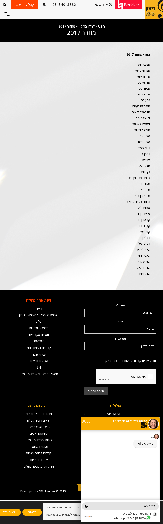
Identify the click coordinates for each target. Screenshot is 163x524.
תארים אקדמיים (39, 334)
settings (50, 515)
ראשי (101, 26)
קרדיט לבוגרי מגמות (38, 453)
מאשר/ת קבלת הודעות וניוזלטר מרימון (120, 355)
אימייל (120, 322)
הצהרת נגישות (39, 361)
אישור (32, 512)
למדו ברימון (87, 26)
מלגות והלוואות (39, 446)
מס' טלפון (120, 339)
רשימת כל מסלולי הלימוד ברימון (38, 315)
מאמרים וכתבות (38, 328)
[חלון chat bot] (120, 469)
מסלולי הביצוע (116, 414)
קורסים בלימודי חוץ (39, 348)
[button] (7, 14)
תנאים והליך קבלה (38, 420)
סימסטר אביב (39, 433)
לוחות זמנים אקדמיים (38, 440)
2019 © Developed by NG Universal (43, 491)
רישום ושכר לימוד (39, 427)
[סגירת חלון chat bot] (84, 421)
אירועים (39, 341)
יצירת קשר (39, 354)
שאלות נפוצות (39, 460)
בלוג (39, 321)
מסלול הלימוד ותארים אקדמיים (38, 374)
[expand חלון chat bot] (88, 421)
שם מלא (120, 305)
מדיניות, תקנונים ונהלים (39, 466)
